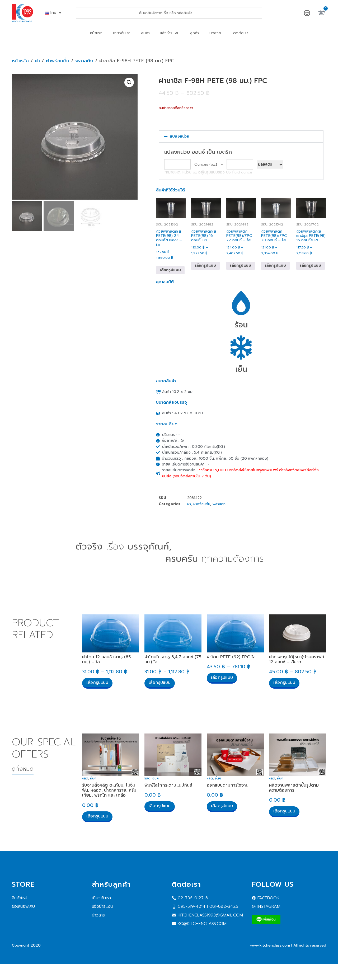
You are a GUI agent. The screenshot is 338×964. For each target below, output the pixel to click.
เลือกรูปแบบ (170, 270)
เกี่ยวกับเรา (121, 33)
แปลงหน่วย (179, 136)
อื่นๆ (93, 778)
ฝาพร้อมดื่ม (57, 60)
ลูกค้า (194, 33)
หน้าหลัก (20, 60)
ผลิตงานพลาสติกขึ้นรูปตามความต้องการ (294, 787)
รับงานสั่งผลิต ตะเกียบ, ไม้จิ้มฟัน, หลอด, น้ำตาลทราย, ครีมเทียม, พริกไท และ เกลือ (109, 790)
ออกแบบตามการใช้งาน (227, 785)
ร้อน (241, 325)
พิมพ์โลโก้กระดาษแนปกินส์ (168, 785)
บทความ (216, 33)
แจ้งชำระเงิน (170, 33)
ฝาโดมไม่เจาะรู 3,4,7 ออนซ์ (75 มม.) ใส (172, 659)
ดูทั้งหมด (23, 768)
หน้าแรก (96, 33)
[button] (129, 82)
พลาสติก (84, 60)
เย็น (241, 369)
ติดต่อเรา (240, 33)
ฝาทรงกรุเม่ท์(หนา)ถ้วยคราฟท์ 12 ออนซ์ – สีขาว (296, 659)
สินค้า (145, 33)
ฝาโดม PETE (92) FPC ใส (231, 657)
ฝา (37, 60)
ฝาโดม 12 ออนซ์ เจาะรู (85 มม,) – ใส (106, 659)
